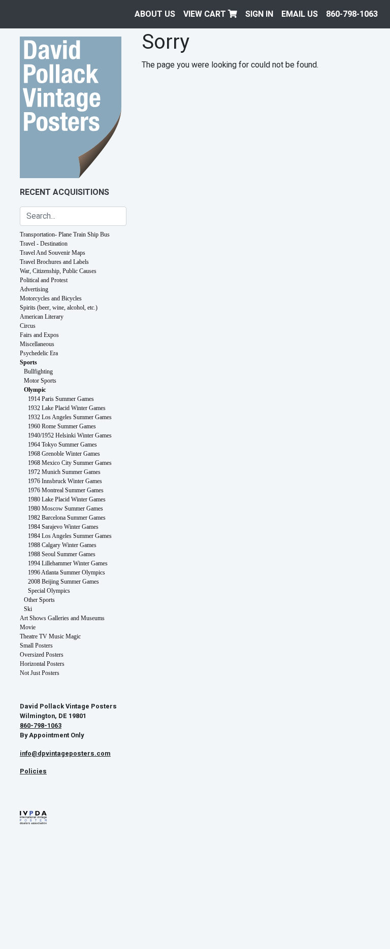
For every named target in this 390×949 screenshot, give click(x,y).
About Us (155, 14)
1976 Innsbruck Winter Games (65, 481)
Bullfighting (38, 371)
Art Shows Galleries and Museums (62, 618)
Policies (33, 771)
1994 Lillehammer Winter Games (68, 563)
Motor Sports (40, 380)
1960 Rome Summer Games (62, 426)
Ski (28, 609)
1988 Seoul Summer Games (61, 554)
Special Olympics (49, 590)
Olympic (35, 389)
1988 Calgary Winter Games (62, 545)
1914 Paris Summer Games (61, 398)
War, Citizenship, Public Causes (58, 271)
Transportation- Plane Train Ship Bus (65, 234)
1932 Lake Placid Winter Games (67, 408)
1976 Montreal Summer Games (66, 490)
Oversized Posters (41, 654)
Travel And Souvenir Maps (52, 252)
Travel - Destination (44, 243)
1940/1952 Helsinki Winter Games (70, 435)
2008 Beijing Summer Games (63, 581)
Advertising (34, 289)
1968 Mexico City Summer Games (70, 462)
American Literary (41, 316)
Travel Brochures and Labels (54, 261)
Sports (28, 362)
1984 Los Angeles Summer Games (70, 535)
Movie (28, 627)
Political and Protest (44, 280)
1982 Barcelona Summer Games (67, 517)
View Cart (205, 14)
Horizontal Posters (42, 663)
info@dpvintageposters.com (65, 753)
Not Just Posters (39, 672)
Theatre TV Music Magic (50, 636)
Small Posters (36, 645)
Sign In (259, 14)
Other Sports (39, 599)
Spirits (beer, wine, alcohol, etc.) (59, 307)
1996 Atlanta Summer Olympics (66, 572)
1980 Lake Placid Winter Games (67, 499)
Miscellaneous (37, 344)
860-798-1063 (352, 14)
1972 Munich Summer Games (64, 472)
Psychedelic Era (39, 353)
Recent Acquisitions (64, 192)
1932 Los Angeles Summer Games (70, 417)
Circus (28, 325)
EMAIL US (299, 14)
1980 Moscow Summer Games (65, 508)
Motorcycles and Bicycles (51, 298)
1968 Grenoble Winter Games (64, 453)
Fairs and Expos (39, 334)
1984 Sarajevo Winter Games (63, 526)
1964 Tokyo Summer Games (62, 444)
